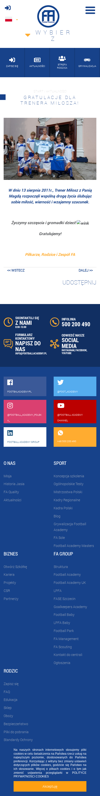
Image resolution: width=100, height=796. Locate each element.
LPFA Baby (62, 622)
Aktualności (12, 500)
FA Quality (11, 492)
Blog (57, 516)
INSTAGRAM (68, 350)
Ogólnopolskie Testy (68, 483)
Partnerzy (11, 598)
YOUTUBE (66, 353)
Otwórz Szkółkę (15, 566)
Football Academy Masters (74, 545)
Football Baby (64, 614)
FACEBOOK (81, 350)
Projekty (10, 582)
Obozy (8, 715)
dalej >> (86, 270)
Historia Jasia (14, 483)
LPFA (58, 590)
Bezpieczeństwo (16, 723)
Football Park (64, 630)
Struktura (61, 566)
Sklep (8, 707)
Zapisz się (11, 683)
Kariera (9, 574)
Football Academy (67, 574)
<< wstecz (16, 270)
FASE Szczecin (64, 598)
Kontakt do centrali (68, 654)
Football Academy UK (70, 582)
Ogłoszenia (62, 662)
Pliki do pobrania (16, 732)
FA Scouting (63, 646)
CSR (7, 590)
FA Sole (59, 537)
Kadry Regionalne (67, 500)
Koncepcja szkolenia (69, 476)
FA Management (66, 638)
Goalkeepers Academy (70, 606)
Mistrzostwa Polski (68, 492)
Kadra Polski (63, 508)
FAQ (7, 691)
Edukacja (10, 699)
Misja (8, 476)
